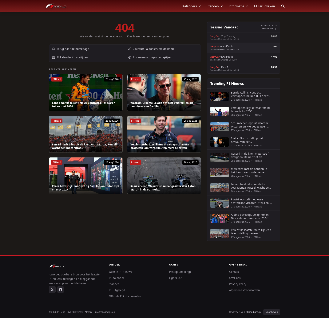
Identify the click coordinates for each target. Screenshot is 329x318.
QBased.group (253, 312)
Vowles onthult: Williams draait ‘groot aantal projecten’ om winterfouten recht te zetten (159, 146)
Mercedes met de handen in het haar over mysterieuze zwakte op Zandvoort (249, 170)
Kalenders (189, 6)
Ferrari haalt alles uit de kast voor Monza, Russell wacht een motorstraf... (84, 146)
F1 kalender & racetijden (72, 57)
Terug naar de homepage (73, 49)
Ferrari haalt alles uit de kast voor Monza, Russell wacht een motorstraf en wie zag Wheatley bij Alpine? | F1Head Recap (251, 185)
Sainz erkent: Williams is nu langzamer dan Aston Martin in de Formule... (163, 187)
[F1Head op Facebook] (60, 289)
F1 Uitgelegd (117, 290)
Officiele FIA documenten (125, 296)
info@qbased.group (105, 312)
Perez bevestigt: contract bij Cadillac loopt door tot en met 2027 (85, 187)
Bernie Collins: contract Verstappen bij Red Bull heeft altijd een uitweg (249, 94)
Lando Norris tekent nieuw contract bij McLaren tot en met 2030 (83, 104)
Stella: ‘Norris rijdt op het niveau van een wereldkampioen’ (247, 140)
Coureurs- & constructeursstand (153, 49)
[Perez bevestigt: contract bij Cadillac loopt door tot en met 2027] (85, 175)
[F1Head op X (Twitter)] (52, 289)
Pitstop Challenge (180, 272)
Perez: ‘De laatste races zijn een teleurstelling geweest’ (251, 231)
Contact (234, 272)
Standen (213, 6)
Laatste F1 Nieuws (120, 272)
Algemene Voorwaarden (244, 290)
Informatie (236, 6)
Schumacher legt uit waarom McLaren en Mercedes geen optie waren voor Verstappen (249, 124)
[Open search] (283, 6)
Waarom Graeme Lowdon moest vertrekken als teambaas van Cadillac (161, 104)
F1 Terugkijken (264, 6)
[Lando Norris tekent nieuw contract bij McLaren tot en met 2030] (85, 92)
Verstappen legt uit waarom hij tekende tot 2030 (251, 109)
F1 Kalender (116, 278)
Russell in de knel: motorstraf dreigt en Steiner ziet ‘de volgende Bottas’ (249, 155)
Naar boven (271, 312)
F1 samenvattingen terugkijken (152, 57)
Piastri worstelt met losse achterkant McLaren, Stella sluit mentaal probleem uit (251, 201)
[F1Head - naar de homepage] (56, 6)
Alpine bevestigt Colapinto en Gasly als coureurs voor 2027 (250, 216)
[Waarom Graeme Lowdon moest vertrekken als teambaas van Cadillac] (164, 92)
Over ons (235, 278)
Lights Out (175, 278)
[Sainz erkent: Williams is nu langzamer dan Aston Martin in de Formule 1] (164, 175)
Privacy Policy (237, 284)
